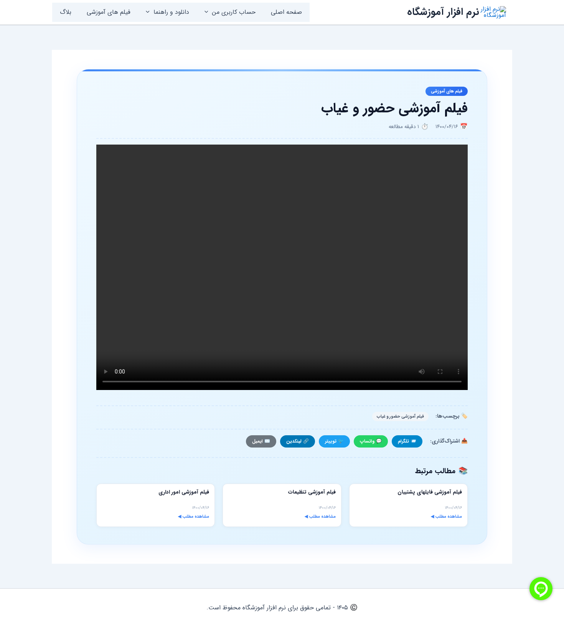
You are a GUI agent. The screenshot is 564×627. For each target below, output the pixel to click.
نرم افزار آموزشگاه (443, 12)
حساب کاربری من (234, 12)
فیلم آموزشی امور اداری (183, 492)
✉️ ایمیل (261, 441)
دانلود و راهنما (171, 12)
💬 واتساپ (371, 441)
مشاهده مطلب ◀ (446, 516)
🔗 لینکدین (297, 441)
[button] (208, 12)
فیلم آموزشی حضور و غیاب (400, 416)
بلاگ (65, 12)
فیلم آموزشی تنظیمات (312, 492)
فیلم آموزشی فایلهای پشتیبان (429, 492)
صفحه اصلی (286, 12)
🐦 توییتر (334, 441)
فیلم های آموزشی (108, 12)
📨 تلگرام (407, 441)
